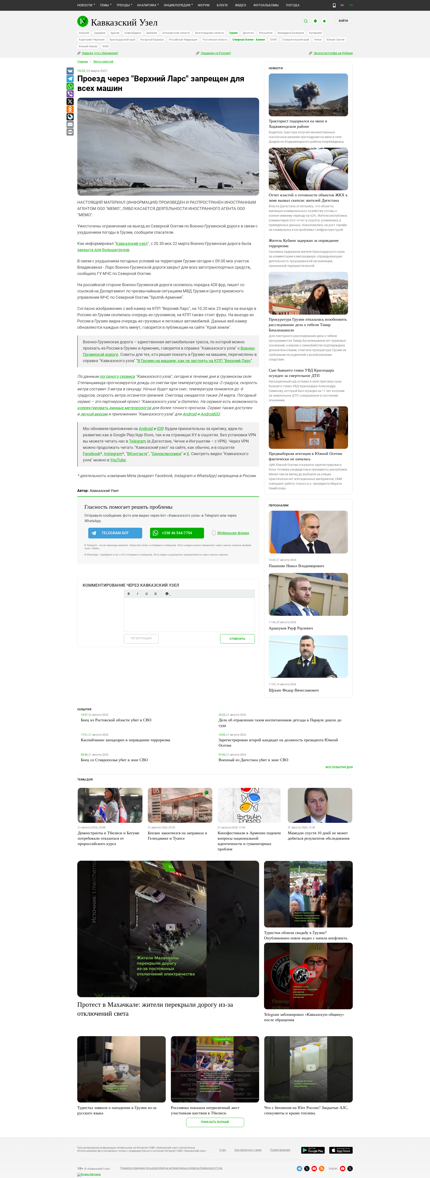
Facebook (91, 453)
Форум (203, 5)
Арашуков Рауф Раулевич (291, 628)
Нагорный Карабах (152, 39)
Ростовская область (215, 39)
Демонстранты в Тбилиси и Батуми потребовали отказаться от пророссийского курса (108, 838)
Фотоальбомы (266, 5)
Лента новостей (103, 61)
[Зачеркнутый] (155, 594)
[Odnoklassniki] (70, 109)
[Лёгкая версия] (334, 5)
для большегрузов (111, 249)
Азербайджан (132, 33)
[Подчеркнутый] (146, 594)
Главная (82, 61)
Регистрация (141, 638)
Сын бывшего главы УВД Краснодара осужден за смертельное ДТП (301, 372)
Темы (104, 5)
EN (351, 5)
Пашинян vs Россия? (215, 53)
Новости (84, 5)
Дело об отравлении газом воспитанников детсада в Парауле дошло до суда (280, 722)
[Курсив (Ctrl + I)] (137, 594)
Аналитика (146, 5)
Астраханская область (176, 33)
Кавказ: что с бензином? (100, 53)
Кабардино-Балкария (290, 33)
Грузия (233, 33)
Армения (151, 33)
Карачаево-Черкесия (92, 39)
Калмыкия (315, 33)
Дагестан (248, 33)
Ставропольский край (295, 39)
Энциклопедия (177, 5)
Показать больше (215, 1122)
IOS (160, 428)
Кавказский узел (132, 243)
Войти (343, 20)
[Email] (70, 124)
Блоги (222, 5)
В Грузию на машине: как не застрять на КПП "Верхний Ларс (194, 360)
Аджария (99, 33)
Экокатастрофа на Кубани (333, 53)
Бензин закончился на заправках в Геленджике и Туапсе (177, 835)
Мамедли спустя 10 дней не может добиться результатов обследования (318, 835)
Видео (240, 5)
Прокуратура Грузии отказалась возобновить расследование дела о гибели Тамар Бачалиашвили (308, 324)
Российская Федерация (183, 39)
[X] (70, 102)
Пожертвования (280, 1150)
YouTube (118, 460)
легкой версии (94, 414)
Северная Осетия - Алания (248, 39)
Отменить (237, 638)
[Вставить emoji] (166, 594)
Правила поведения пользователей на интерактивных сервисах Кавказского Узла (171, 1168)
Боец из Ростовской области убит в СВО (116, 719)
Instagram (113, 453)
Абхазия (84, 33)
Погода (292, 5)
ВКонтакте (137, 453)
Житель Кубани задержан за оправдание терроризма (304, 243)
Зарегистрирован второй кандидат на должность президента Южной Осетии (278, 742)
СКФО (273, 39)
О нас (222, 1150)
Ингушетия (266, 33)
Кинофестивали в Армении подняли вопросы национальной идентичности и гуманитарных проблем (249, 841)
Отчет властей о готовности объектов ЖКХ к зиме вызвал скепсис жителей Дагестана (308, 197)
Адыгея (115, 33)
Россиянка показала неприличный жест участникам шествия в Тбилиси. (205, 1110)
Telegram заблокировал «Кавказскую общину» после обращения (304, 1017)
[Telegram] (70, 79)
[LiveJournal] (70, 117)
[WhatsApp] (70, 86)
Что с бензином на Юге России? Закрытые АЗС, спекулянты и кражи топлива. (306, 1110)
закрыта (85, 249)
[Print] (70, 132)
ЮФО (106, 46)
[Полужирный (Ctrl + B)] (128, 594)
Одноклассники (166, 453)
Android (189, 414)
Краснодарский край (122, 39)
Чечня (318, 39)
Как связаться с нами (247, 1150)
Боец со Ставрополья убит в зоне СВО (114, 759)
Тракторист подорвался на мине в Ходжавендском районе (298, 123)
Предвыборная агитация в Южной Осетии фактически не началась (305, 456)
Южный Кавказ (88, 46)
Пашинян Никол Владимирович (296, 565)
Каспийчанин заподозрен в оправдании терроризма (125, 739)
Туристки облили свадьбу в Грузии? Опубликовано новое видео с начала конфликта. (306, 935)
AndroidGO (209, 414)
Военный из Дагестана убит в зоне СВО (253, 759)
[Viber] (70, 94)
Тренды (123, 5)
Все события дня (339, 767)
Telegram (137, 441)
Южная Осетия (336, 39)
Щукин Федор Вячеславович (294, 690)
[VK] (70, 71)
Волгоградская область (209, 33)
